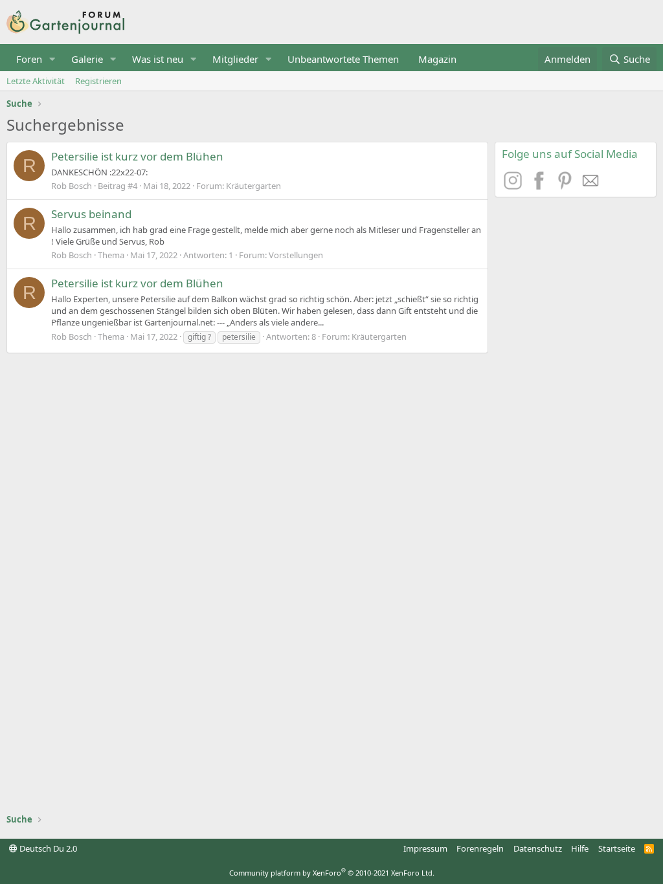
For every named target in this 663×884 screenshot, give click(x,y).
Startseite (616, 848)
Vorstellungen (296, 255)
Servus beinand (91, 213)
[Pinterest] (566, 185)
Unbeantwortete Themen (343, 58)
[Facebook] (541, 185)
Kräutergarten (253, 186)
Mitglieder (235, 58)
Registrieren (98, 81)
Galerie (87, 58)
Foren (29, 58)
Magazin (437, 58)
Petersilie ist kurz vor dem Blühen (137, 156)
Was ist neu (157, 58)
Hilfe (580, 848)
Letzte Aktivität (35, 81)
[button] (52, 59)
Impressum (425, 848)
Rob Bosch (71, 186)
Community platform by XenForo (331, 873)
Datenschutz (537, 848)
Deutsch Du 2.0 (47, 848)
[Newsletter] (591, 185)
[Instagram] (515, 185)
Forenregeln (480, 848)
